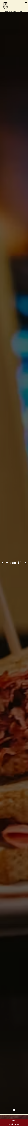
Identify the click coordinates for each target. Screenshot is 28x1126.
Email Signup (14, 1124)
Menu (14, 1120)
